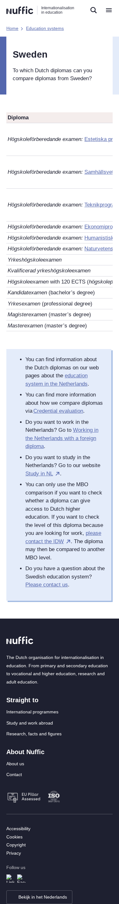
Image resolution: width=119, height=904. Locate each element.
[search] (93, 10)
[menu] (108, 10)
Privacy (13, 853)
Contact (14, 774)
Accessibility (18, 828)
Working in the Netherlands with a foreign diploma (61, 438)
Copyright (16, 844)
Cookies (14, 836)
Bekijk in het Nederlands (42, 897)
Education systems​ (45, 28)
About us (15, 763)
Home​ (12, 28)
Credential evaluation (58, 411)
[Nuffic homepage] (19, 10)
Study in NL (39, 474)
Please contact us (46, 585)
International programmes (32, 711)
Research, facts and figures (34, 733)
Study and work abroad (29, 722)
